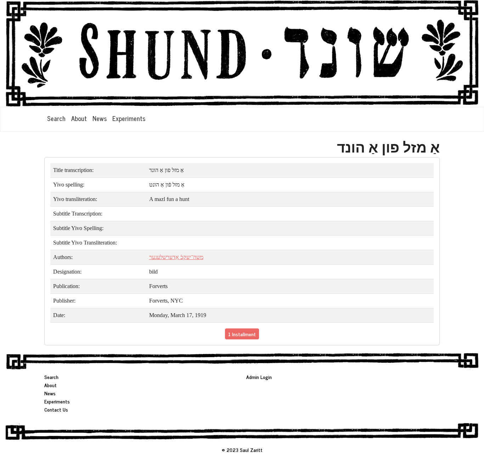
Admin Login (259, 377)
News (99, 118)
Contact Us (56, 409)
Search (56, 118)
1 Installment (242, 334)
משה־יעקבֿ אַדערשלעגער (176, 257)
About (79, 118)
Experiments (128, 118)
